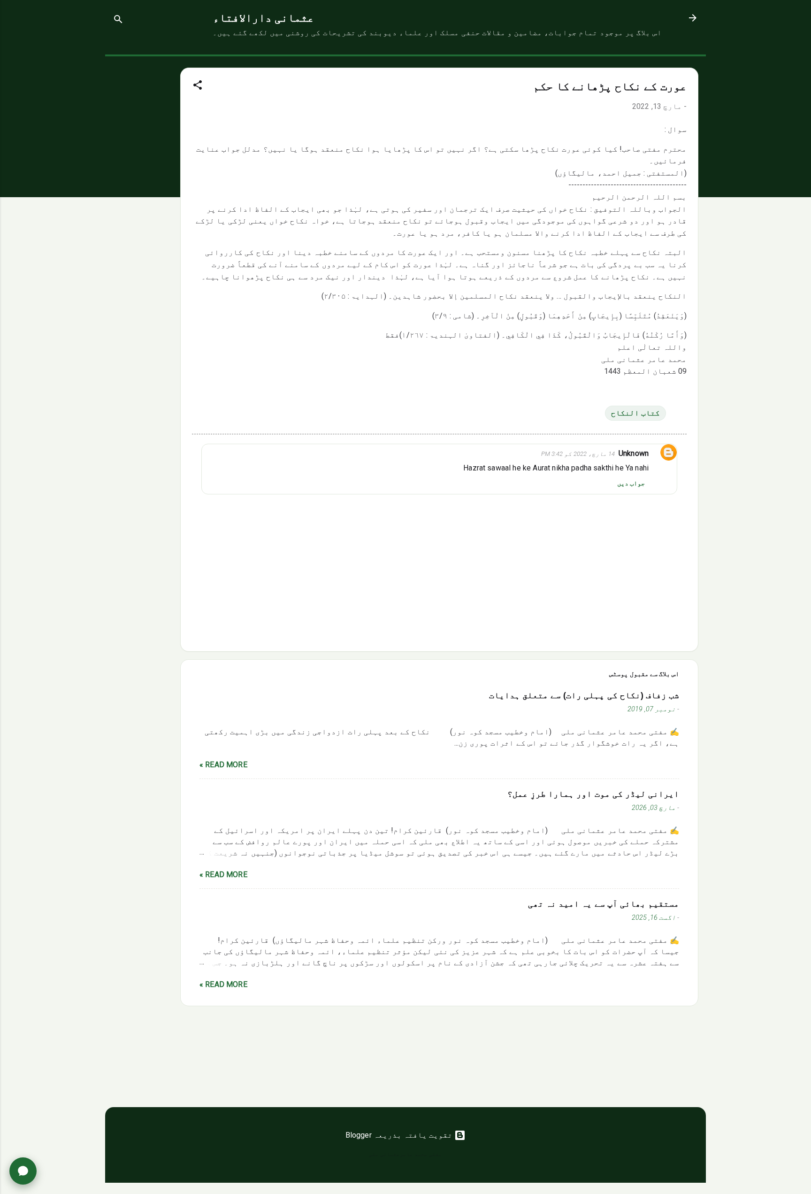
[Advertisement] (143, 197)
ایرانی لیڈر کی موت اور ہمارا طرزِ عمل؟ (593, 794)
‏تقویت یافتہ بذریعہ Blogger (400, 1135)
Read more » (223, 764)
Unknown (634, 453)
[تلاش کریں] (118, 21)
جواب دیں (631, 483)
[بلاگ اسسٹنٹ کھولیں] (23, 1171)
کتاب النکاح (635, 412)
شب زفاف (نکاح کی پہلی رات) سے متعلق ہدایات (584, 695)
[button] (197, 86)
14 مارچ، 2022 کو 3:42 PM (578, 453)
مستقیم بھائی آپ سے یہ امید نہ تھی (603, 904)
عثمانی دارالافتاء (263, 17)
